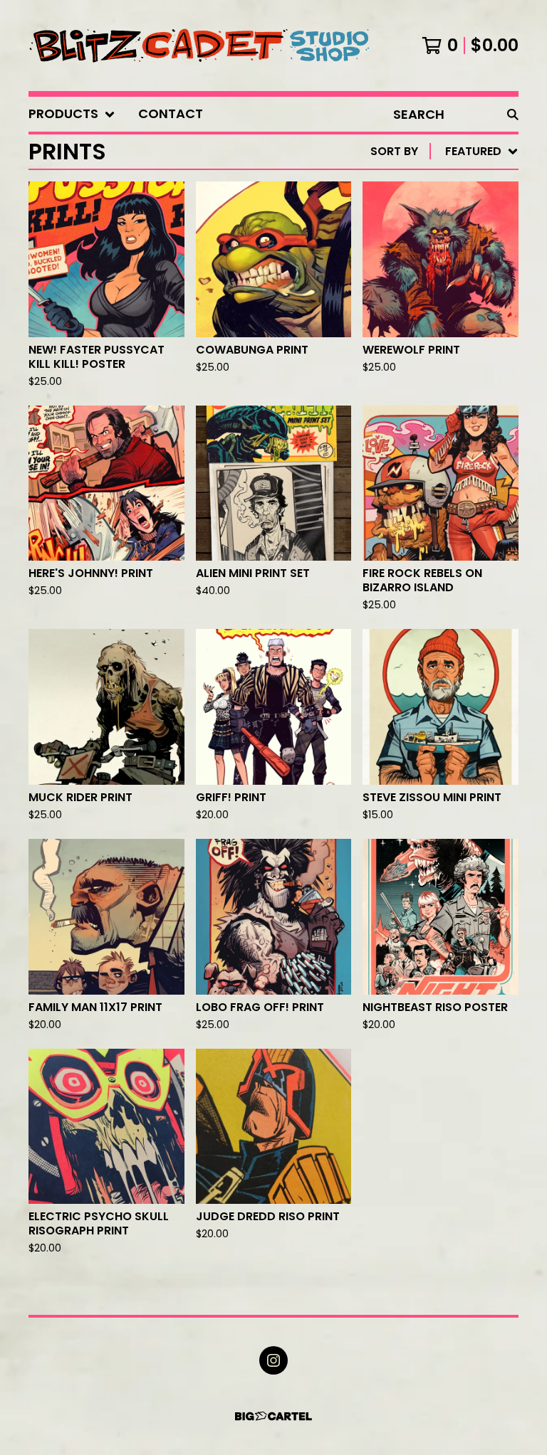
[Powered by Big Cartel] (273, 1416)
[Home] (200, 45)
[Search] (512, 114)
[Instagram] (273, 1360)
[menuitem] (71, 114)
